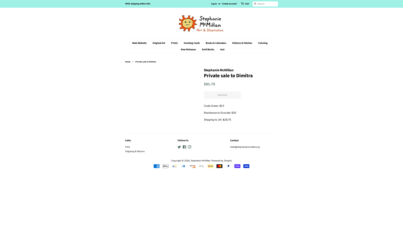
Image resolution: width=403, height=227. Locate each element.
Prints (174, 43)
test (222, 49)
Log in (214, 3)
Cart (247, 3)
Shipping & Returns (135, 151)
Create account (229, 3)
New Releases (188, 49)
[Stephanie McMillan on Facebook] (184, 147)
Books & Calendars (216, 43)
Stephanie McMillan (200, 160)
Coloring (263, 43)
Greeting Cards (192, 43)
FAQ (127, 147)
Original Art (159, 43)
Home (128, 61)
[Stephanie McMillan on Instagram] (189, 147)
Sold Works (208, 49)
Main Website (139, 43)
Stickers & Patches (242, 43)
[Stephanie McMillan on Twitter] (179, 147)
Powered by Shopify (221, 160)
